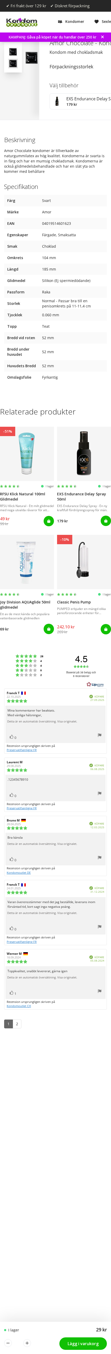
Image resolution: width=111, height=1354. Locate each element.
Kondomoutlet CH (19, 1006)
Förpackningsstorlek (71, 66)
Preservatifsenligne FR (22, 750)
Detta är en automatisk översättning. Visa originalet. (42, 721)
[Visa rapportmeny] (100, 736)
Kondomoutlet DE (19, 873)
